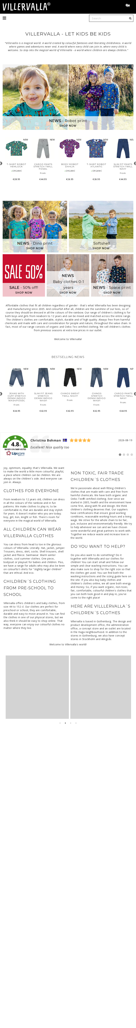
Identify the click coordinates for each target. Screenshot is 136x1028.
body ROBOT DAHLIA (69, 165)
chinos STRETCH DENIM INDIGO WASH (97, 397)
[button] (129, 6)
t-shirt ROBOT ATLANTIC (96, 165)
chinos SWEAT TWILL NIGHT (70, 394)
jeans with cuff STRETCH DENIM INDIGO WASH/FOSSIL (17, 397)
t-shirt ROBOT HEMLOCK (16, 165)
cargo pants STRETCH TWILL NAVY (123, 395)
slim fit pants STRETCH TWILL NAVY (123, 166)
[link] (68, 445)
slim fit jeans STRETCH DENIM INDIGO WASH (43, 397)
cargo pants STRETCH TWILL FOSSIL (43, 166)
